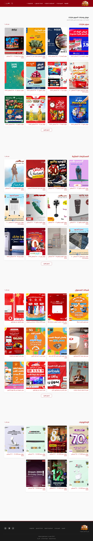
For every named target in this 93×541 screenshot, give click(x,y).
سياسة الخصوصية (52, 538)
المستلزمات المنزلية (49, 3)
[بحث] (12, 3)
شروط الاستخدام (44, 538)
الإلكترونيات (30, 3)
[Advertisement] (46, 11)
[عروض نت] (84, 527)
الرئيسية (66, 3)
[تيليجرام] (9, 528)
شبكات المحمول (39, 3)
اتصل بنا (38, 538)
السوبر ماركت (60, 3)
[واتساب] (5, 528)
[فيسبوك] (13, 528)
